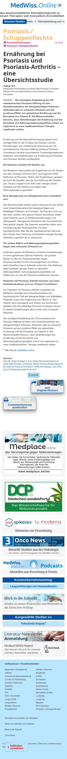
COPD (39, 676)
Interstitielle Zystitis (44, 693)
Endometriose (42, 686)
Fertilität (8, 689)
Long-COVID (10, 699)
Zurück (33, 375)
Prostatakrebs (11, 709)
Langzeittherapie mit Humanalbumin (33, 586)
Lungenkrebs (11, 702)
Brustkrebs (40, 673)
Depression (41, 683)
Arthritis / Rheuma (44, 669)
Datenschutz (54, 743)
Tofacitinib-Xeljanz (33, 623)
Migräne (39, 702)
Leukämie (40, 696)
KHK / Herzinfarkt (12, 696)
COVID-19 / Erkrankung (15, 679)
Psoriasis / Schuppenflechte (48, 709)
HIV (6, 693)
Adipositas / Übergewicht (16, 669)
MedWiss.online (26, 350)
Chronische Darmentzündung (18, 676)
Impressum (31, 743)
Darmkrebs (41, 679)
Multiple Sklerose (12, 706)
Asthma (8, 673)
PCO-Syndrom (42, 706)
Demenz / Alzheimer (14, 683)
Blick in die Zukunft (13, 729)
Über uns (42, 743)
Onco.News (10, 735)
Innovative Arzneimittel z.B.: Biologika (21, 718)
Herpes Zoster (42, 689)
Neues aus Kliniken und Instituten (19, 724)
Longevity (40, 699)
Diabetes (9, 686)
